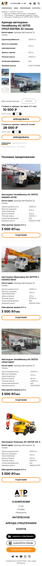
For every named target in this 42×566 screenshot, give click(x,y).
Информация (25, 8)
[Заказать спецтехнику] (30, 3)
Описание (6, 143)
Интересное (21, 517)
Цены (16, 8)
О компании (21, 501)
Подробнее (21, 235)
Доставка (21, 147)
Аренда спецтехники (21, 523)
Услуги (21, 529)
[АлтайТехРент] (4, 3)
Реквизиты (21, 512)
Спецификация (8, 147)
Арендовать (21, 119)
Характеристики (19, 143)
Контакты (36, 8)
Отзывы (21, 509)
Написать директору (21, 550)
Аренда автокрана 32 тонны (18, 201)
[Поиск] (38, 3)
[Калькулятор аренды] (34, 3)
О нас (21, 506)
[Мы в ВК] (16, 557)
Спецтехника (7, 8)
